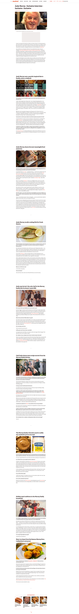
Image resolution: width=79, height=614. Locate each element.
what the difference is (27, 323)
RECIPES (21, 1)
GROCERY (44, 1)
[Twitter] (52, 1)
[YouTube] (51, 1)
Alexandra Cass (18, 10)
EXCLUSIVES (26, 1)
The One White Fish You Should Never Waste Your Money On (43, 605)
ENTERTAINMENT (35, 1)
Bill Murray (42, 47)
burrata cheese (19, 339)
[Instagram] (54, 1)
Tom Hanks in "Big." (37, 177)
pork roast (33, 207)
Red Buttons (22, 253)
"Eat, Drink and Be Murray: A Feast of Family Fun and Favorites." (30, 50)
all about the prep (20, 130)
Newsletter (66, 1)
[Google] (59, 1)
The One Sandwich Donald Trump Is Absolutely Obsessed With (26, 606)
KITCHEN (40, 1)
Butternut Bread (28, 480)
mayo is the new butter (33, 461)
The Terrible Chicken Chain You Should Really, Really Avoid (34, 605)
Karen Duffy (39, 104)
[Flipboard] (57, 1)
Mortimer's (25, 180)
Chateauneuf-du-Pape (23, 340)
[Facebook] (49, 1)
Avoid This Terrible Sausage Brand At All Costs (18, 605)
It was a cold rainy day (34, 313)
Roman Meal (42, 480)
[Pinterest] (55, 1)
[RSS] (60, 1)
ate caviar (24, 171)
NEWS (30, 1)
